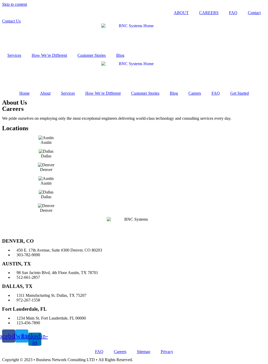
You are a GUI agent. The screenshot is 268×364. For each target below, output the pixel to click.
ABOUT (181, 12)
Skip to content (14, 4)
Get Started (239, 93)
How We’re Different (49, 55)
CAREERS (209, 12)
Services (14, 55)
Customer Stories (91, 55)
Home (24, 93)
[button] (11, 21)
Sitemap (143, 351)
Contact (254, 12)
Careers (194, 93)
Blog (120, 55)
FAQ (233, 12)
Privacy (167, 351)
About (45, 93)
